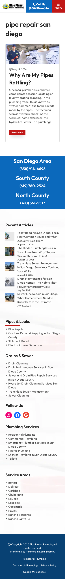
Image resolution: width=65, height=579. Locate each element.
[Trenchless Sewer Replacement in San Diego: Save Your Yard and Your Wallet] (9, 266)
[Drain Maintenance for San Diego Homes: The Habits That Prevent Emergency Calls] (9, 281)
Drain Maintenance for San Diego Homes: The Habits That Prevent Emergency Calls (37, 282)
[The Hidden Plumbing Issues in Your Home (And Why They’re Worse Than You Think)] (9, 251)
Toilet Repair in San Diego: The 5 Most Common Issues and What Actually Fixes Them (38, 237)
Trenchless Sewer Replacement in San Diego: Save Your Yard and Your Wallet (38, 267)
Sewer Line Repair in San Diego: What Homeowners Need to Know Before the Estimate (37, 298)
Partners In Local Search (40, 551)
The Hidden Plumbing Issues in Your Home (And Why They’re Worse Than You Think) (36, 252)
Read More (17, 132)
